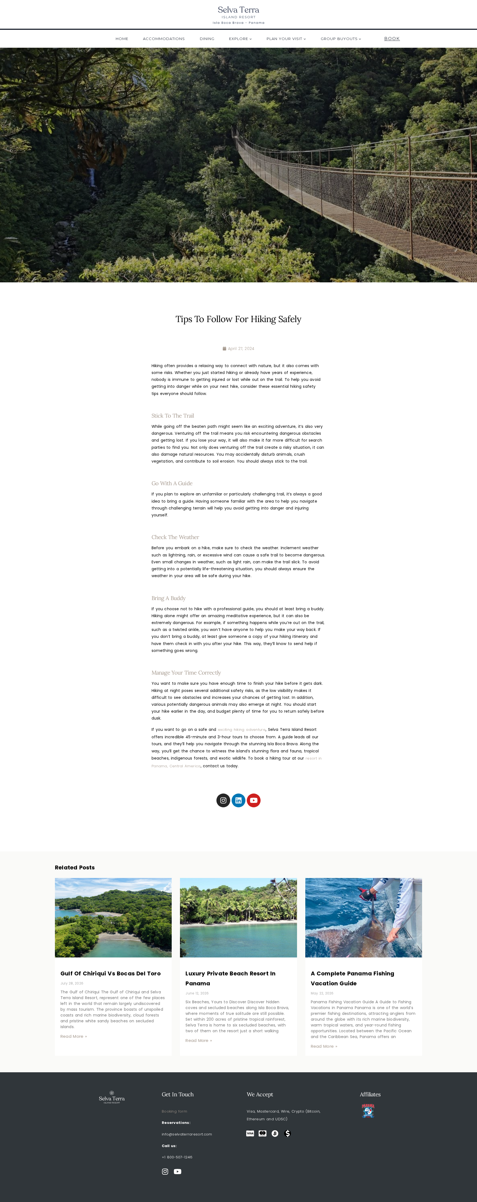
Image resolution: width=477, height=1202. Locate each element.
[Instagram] (223, 800)
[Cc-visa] (250, 1133)
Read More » (73, 1036)
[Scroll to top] (464, 1184)
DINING (207, 38)
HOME (122, 38)
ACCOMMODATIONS (164, 38)
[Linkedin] (238, 800)
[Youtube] (254, 800)
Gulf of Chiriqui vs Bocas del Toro (110, 973)
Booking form (174, 1111)
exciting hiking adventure (242, 729)
